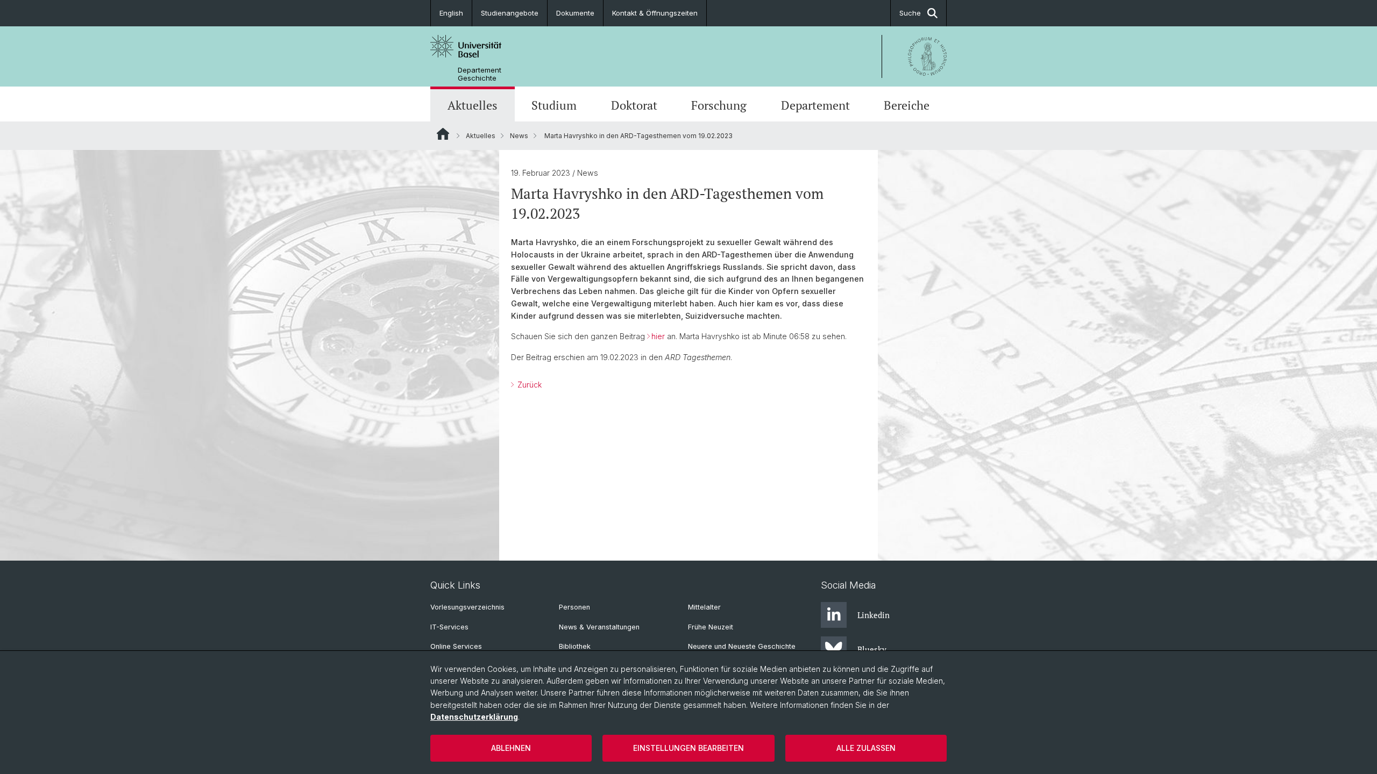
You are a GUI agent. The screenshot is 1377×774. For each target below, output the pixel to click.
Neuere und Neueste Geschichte (742, 646)
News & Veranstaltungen (599, 627)
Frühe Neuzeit (710, 627)
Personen (574, 607)
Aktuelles (473, 105)
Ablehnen (511, 747)
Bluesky (871, 649)
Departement (815, 105)
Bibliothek (575, 646)
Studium (554, 105)
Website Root (443, 134)
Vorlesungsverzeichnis (467, 607)
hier (658, 336)
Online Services (456, 646)
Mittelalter (704, 607)
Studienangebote (509, 13)
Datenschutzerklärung (474, 716)
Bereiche (906, 105)
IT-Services (449, 627)
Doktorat (634, 105)
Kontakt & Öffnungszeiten (655, 13)
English (451, 13)
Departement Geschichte (479, 74)
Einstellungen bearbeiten (688, 747)
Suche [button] (910, 13)
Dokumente (575, 13)
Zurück (528, 384)
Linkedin (873, 615)
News (519, 136)
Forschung (719, 105)
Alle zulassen (866, 747)
